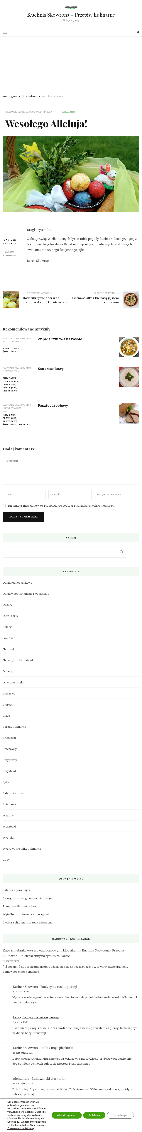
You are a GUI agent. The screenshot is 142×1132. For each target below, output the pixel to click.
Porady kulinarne (14, 726)
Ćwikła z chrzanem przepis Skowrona (28, 922)
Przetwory (10, 749)
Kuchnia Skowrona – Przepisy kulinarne (71, 14)
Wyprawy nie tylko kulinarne (22, 848)
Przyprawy (10, 760)
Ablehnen (94, 1115)
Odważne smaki (13, 682)
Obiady (16, 348)
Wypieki (8, 837)
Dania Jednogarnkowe (17, 582)
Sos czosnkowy (51, 369)
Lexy (16, 1017)
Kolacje (7, 627)
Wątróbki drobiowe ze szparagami (26, 914)
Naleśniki (9, 649)
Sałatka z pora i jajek (16, 890)
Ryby (6, 782)
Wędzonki (9, 826)
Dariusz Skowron (10, 242)
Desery (7, 604)
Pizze (6, 715)
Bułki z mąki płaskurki (56, 1048)
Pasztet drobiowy (53, 405)
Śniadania (69, 112)
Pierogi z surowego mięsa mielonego (27, 898)
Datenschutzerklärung (20, 1128)
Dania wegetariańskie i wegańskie (26, 593)
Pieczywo (9, 693)
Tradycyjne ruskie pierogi (58, 987)
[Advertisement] (71, 64)
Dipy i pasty (10, 381)
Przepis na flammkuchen (19, 906)
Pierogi (8, 704)
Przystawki (10, 390)
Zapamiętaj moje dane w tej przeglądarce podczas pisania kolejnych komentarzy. (60, 505)
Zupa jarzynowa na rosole (60, 339)
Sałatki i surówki (14, 793)
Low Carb (9, 384)
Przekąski (9, 387)
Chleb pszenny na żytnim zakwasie (45, 956)
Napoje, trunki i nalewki (19, 660)
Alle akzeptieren (66, 1115)
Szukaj (121, 552)
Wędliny (24, 424)
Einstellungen (120, 1115)
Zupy (6, 348)
